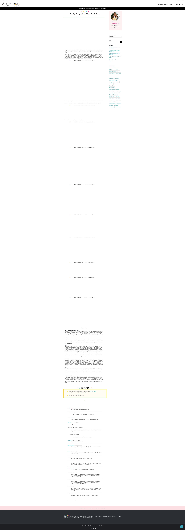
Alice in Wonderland (112, 67)
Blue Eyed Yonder (93, 391)
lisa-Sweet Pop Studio (71, 445)
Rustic (110, 101)
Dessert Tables (116, 76)
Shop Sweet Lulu (84, 392)
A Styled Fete (69, 422)
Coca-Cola (111, 76)
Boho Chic (115, 71)
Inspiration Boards (112, 89)
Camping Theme (111, 73)
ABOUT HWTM (82, 508)
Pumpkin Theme (111, 100)
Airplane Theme (111, 66)
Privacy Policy (94, 525)
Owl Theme (117, 96)
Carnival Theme (118, 73)
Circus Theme (116, 75)
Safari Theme (115, 101)
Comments (91, 16)
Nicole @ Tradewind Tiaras (71, 417)
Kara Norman (69, 440)
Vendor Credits (84, 16)
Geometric (117, 82)
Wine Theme (116, 105)
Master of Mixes (111, 91)
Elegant (116, 80)
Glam (115, 83)
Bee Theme (111, 71)
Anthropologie (76, 394)
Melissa (69, 451)
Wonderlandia (111, 107)
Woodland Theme (118, 107)
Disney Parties (111, 80)
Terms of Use (98, 525)
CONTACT (103, 508)
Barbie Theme (117, 69)
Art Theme (118, 67)
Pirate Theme (111, 98)
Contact (102, 525)
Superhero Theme (112, 103)
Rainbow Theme (118, 100)
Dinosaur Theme (116, 78)
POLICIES (96, 508)
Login (175, 0)
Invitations (117, 89)
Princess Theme (117, 98)
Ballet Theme (111, 69)
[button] (181, 4)
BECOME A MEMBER (180, 0)
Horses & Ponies (112, 85)
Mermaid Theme (118, 91)
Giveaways (111, 83)
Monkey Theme (115, 94)
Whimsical (111, 105)
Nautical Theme (111, 96)
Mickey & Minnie (117, 92)
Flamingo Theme (112, 82)
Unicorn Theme (118, 103)
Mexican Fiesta (111, 92)
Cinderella (111, 75)
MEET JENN (90, 508)
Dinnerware (111, 78)
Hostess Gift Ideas (112, 87)
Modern (110, 94)
